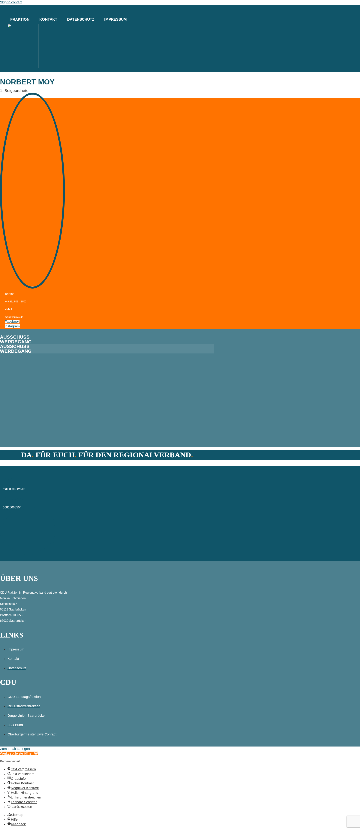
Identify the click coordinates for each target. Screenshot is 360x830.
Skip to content (11, 2)
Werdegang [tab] (16, 341)
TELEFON (13, 498)
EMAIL (10, 480)
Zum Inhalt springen (15, 749)
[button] (19, 753)
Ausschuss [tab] (15, 337)
